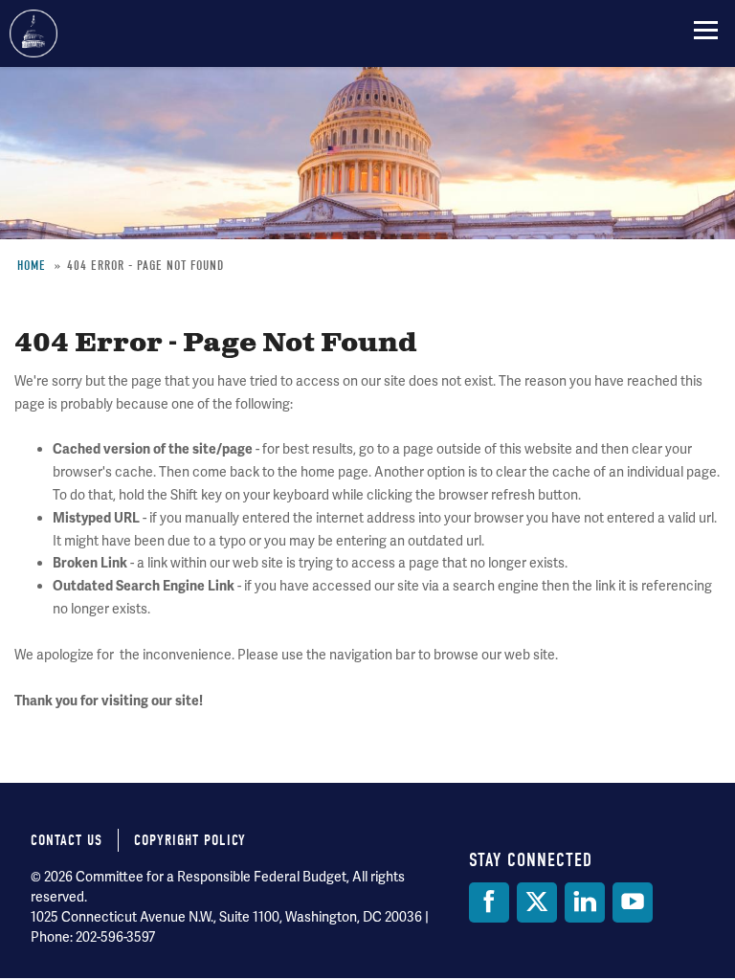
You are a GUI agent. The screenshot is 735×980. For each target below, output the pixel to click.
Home (31, 265)
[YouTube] (632, 902)
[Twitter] (537, 902)
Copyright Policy (190, 840)
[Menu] (706, 29)
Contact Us (66, 840)
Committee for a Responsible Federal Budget (33, 33)
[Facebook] (489, 902)
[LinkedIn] (585, 902)
